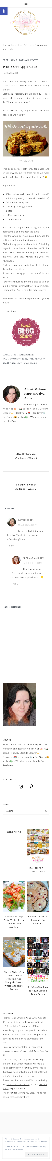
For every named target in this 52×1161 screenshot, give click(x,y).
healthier (40, 359)
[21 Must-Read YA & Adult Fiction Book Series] (38, 959)
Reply (11, 546)
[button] (4, 11)
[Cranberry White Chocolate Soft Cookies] (38, 896)
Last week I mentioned (14, 94)
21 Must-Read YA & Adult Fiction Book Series (38, 991)
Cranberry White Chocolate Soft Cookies (38, 920)
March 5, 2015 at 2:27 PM (27, 525)
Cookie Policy (17, 1149)
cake (24, 359)
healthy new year (12, 363)
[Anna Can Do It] (26, 33)
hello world (14, 831)
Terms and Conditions (17, 1084)
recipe (33, 363)
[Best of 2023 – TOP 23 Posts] (38, 846)
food (31, 359)
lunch (26, 363)
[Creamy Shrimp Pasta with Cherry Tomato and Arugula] (14, 896)
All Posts (31, 60)
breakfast (15, 359)
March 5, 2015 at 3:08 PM (32, 563)
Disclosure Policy (38, 1080)
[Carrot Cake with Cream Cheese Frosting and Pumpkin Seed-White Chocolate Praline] (14, 952)
